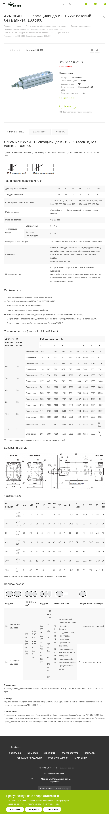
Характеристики (40, 132)
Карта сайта (80, 758)
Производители (70, 753)
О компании (15, 753)
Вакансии (33, 753)
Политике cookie (50, 804)
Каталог (67, 106)
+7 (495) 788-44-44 (48, 768)
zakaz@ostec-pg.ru (56, 773)
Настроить (33, 809)
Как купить (60, 132)
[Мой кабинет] (77, 4)
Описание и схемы (16, 132)
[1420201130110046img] (32, 78)
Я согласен (15, 809)
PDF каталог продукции (29, 758)
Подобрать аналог (58, 758)
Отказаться (52, 809)
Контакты (90, 753)
